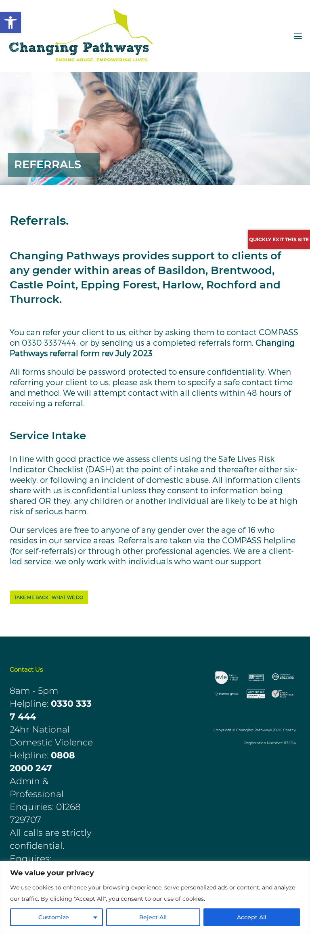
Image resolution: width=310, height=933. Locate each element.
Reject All (153, 917)
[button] (10, 22)
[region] (155, 897)
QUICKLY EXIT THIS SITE (279, 239)
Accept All (251, 917)
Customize (53, 917)
